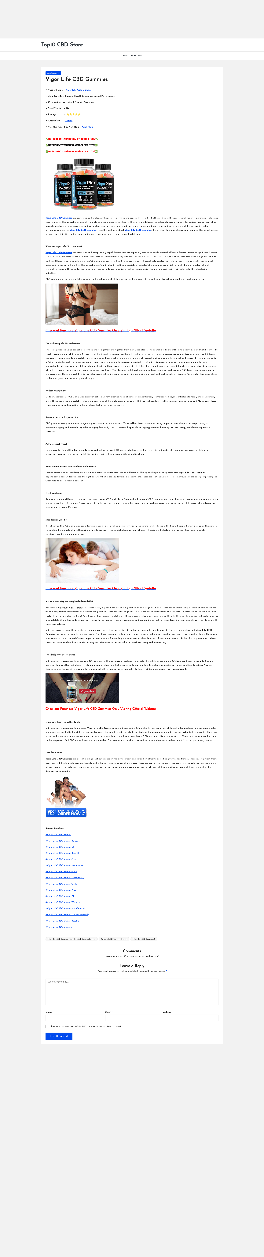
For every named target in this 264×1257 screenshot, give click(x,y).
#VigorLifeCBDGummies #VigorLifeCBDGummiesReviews (72, 939)
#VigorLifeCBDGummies (58, 835)
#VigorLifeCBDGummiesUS (144, 939)
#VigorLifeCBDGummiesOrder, (62, 884)
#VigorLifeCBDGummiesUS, (60, 847)
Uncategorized (53, 73)
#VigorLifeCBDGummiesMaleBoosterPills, (67, 915)
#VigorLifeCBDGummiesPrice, (61, 890)
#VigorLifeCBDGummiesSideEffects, (65, 878)
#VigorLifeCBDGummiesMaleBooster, (65, 908)
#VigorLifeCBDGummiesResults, (62, 921)
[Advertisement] (82, 19)
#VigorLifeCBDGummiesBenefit (114, 939)
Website (167, 1012)
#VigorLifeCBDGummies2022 (61, 872)
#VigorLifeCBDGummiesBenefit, (62, 853)
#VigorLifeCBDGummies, (59, 927)
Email (109, 1012)
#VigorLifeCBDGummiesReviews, (63, 841)
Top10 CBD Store (62, 45)
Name (49, 1012)
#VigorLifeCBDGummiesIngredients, (64, 865)
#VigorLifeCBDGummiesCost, (61, 859)
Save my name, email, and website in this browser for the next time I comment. (85, 1026)
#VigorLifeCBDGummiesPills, (61, 896)
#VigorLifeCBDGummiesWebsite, (63, 902)
